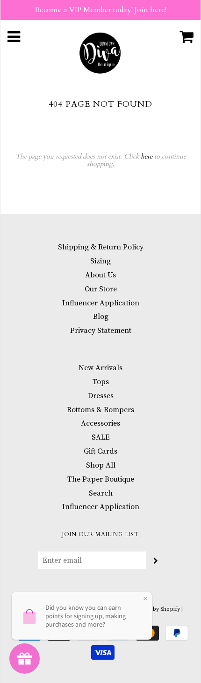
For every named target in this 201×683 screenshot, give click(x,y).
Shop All (100, 465)
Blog (100, 316)
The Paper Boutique (100, 479)
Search (101, 493)
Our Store (101, 289)
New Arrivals (100, 368)
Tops (101, 381)
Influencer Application (100, 303)
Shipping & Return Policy (101, 247)
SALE (101, 437)
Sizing (100, 261)
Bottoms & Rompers (100, 409)
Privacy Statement (100, 330)
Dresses (101, 395)
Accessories (100, 423)
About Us (100, 275)
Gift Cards (100, 451)
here (146, 156)
